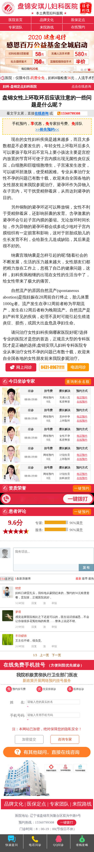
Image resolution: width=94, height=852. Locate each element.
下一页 (56, 655)
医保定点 (78, 20)
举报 (54, 603)
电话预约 (82, 397)
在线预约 (78, 27)
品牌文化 (47, 20)
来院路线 (47, 27)
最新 (78, 578)
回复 (34, 603)
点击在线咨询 (81, 86)
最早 (85, 578)
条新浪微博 (15, 578)
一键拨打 (66, 822)
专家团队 (16, 27)
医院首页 (16, 20)
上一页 (44, 655)
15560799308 (70, 113)
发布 (86, 567)
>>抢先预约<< (47, 129)
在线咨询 (42, 113)
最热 (91, 578)
